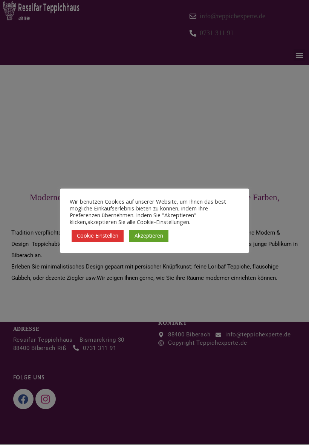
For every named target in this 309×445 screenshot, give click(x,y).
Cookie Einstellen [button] (97, 235)
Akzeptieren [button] (149, 235)
